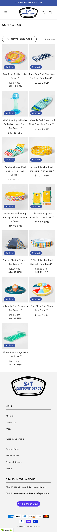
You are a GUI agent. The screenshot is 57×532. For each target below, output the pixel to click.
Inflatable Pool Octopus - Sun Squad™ (15, 308)
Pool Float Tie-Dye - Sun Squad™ (15, 76)
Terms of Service (14, 462)
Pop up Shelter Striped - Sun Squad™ (15, 262)
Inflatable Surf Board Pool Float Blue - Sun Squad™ (42, 122)
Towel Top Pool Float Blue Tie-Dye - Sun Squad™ (42, 76)
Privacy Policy (12, 449)
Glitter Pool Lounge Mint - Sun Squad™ (15, 354)
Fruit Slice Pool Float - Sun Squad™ (42, 308)
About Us (10, 415)
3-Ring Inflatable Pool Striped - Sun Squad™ (41, 262)
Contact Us (11, 422)
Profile (9, 468)
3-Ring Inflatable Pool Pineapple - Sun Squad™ (42, 168)
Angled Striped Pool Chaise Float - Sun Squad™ (15, 170)
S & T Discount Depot (32, 526)
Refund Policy (12, 455)
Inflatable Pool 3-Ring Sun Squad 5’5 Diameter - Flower (15, 217)
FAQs (8, 429)
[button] (6, 12)
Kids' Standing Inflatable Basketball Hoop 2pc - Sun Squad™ (15, 124)
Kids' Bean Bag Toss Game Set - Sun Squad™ (42, 215)
